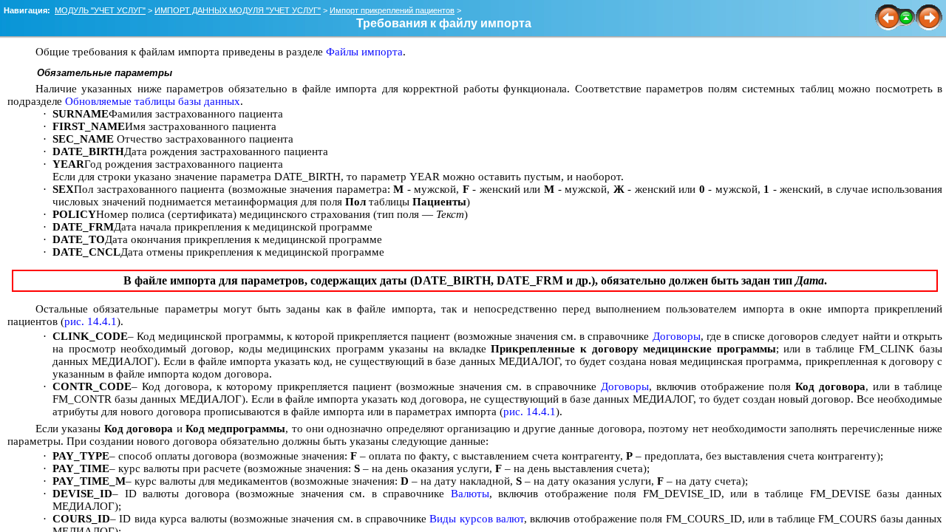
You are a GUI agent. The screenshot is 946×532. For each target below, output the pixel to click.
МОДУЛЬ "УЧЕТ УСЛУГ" (100, 10)
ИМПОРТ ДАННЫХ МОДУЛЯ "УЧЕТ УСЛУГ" (237, 10)
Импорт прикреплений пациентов (392, 10)
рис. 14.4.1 (90, 321)
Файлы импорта (364, 52)
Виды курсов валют (476, 519)
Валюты (470, 493)
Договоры (677, 336)
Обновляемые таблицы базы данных (152, 101)
